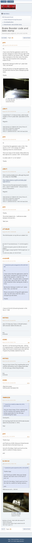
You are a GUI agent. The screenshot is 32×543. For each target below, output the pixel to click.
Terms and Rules (15, 539)
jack (4, 43)
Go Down (4, 38)
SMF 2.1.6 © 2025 (12, 541)
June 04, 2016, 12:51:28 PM (9, 436)
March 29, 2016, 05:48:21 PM (9, 342)
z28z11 (5, 109)
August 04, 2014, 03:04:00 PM (9, 139)
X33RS (5, 340)
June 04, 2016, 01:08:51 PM (10, 463)
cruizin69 (6, 258)
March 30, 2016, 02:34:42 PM (9, 383)
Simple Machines (20, 541)
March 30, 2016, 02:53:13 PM (9, 400)
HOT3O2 (5, 318)
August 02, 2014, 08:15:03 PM (10, 45)
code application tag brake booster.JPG (16, 98)
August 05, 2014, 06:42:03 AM (9, 209)
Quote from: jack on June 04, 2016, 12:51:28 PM (16, 468)
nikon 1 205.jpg (17, 513)
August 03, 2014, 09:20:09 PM (9, 111)
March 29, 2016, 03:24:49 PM (9, 320)
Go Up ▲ (22, 539)
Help (9, 539)
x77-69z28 (6, 229)
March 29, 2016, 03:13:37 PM (9, 261)
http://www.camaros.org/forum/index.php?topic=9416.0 (15, 181)
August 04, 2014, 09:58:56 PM (9, 171)
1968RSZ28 (6, 397)
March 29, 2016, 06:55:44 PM (9, 361)
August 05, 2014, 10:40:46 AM (9, 231)
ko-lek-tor (6, 461)
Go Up (3, 529)
